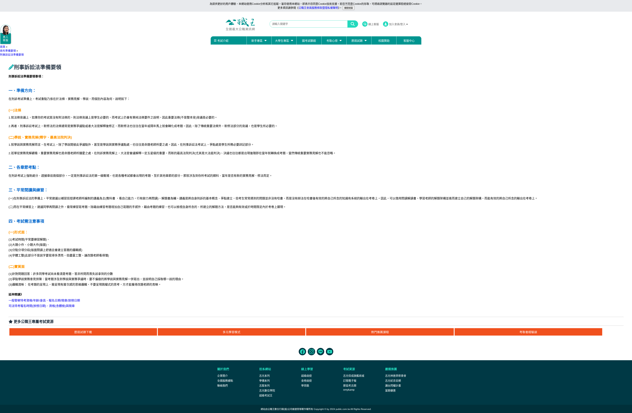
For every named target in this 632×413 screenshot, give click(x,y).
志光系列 (264, 375)
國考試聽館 (309, 40)
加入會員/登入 (397, 24)
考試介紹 (222, 40)
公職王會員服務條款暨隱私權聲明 (318, 7)
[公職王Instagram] (311, 351)
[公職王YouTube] (329, 351)
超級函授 (306, 375)
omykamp (349, 389)
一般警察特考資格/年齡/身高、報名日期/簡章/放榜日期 (44, 300)
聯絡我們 (222, 385)
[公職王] (240, 24)
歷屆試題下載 (83, 332)
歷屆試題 (357, 40)
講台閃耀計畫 (393, 385)
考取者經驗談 (528, 332)
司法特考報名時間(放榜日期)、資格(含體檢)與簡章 (42, 306)
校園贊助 (384, 40)
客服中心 (409, 40)
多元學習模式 (231, 332)
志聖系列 (264, 385)
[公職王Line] (320, 351)
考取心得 (332, 40)
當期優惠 (390, 390)
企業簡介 (222, 375)
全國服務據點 (225, 380)
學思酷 (305, 385)
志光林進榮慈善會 (395, 375)
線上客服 (373, 24)
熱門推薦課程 (380, 332)
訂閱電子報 (349, 380)
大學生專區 (282, 40)
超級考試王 (265, 395)
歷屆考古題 (349, 385)
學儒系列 (264, 380)
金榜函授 (306, 380)
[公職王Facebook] (302, 351)
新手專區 (257, 40)
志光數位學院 (267, 390)
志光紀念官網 (393, 380)
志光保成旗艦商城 (353, 375)
